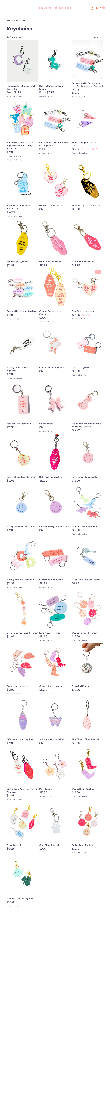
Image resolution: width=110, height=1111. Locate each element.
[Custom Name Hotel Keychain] (22, 287)
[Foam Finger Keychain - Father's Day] (22, 181)
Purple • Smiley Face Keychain (54, 526)
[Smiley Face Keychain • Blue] (22, 502)
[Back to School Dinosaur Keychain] (55, 61)
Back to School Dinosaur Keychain (51, 87)
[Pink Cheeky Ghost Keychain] (87, 715)
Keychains (24, 21)
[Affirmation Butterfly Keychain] (55, 715)
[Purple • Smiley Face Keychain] (55, 502)
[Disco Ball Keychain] (87, 662)
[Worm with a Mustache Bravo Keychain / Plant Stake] (87, 400)
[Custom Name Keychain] (55, 556)
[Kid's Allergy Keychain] (55, 609)
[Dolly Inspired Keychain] (55, 453)
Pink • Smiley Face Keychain (85, 477)
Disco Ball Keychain (81, 686)
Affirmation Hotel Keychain (20, 739)
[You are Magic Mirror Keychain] (87, 181)
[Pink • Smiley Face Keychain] (87, 453)
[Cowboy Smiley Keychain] (87, 609)
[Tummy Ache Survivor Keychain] (22, 343)
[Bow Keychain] (55, 400)
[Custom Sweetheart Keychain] (22, 453)
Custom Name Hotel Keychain (21, 311)
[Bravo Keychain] (22, 821)
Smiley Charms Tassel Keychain (22, 632)
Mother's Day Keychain (50, 205)
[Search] (92, 8)
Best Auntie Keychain (82, 261)
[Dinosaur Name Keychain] (87, 502)
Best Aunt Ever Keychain (19, 423)
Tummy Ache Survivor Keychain (18, 369)
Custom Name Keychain (51, 579)
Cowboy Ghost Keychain (51, 367)
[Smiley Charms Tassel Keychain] (22, 609)
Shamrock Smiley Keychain (20, 898)
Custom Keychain (80, 367)
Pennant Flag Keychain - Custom (84, 144)
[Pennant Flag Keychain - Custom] (87, 118)
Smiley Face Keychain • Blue (20, 526)
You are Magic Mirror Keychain (87, 205)
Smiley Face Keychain (82, 845)
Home (9, 21)
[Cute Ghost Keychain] (55, 821)
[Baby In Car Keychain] (22, 238)
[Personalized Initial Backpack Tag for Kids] (22, 61)
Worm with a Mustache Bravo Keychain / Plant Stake (86, 425)
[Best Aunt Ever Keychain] (22, 400)
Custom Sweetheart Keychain (21, 477)
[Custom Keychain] (87, 343)
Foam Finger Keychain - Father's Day (18, 207)
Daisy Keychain (46, 788)
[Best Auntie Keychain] (87, 238)
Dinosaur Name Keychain (84, 526)
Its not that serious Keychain (86, 579)
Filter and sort (15, 37)
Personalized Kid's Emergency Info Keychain (54, 144)
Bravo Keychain (14, 845)
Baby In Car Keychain (17, 261)
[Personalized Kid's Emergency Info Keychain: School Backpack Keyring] (87, 59)
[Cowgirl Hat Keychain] (22, 662)
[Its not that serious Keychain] (87, 556)
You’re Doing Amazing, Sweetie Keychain (22, 790)
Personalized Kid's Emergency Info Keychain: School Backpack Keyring (87, 86)
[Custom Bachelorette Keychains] (55, 287)
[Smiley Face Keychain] (87, 821)
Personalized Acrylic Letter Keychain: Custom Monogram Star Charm (21, 145)
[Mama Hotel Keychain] (55, 238)
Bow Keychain (46, 423)
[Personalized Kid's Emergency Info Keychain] (55, 118)
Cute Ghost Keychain (49, 845)
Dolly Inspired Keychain (50, 477)
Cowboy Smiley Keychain (84, 632)
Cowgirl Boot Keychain (50, 686)
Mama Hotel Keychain (50, 261)
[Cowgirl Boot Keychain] (55, 662)
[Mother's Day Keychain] (55, 181)
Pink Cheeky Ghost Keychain (86, 739)
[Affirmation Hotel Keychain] (22, 715)
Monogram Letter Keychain (20, 579)
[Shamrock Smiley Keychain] (22, 874)
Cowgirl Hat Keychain (17, 686)
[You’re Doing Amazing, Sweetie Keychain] (22, 765)
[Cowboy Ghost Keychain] (55, 343)
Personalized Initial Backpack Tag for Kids (21, 87)
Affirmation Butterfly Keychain (54, 739)
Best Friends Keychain (83, 311)
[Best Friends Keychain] (87, 287)
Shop (16, 21)
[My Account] (97, 8)
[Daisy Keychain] (55, 765)
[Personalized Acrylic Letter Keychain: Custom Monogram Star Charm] (22, 118)
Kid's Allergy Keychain (50, 632)
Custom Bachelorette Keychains (50, 313)
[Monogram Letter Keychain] (22, 556)
